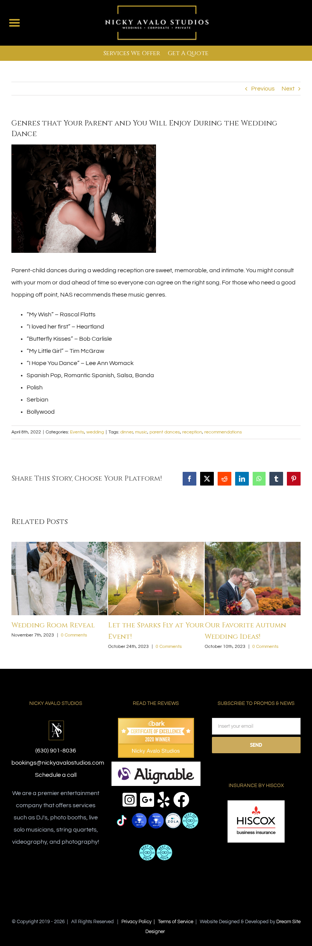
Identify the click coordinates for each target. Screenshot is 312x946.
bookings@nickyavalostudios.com (57, 751)
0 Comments (78, 635)
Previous (263, 89)
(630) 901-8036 (55, 739)
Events (77, 432)
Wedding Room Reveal (246, 625)
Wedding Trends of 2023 (56, 625)
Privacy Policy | (139, 910)
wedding (95, 432)
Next (288, 89)
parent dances (165, 432)
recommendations (223, 432)
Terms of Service (175, 910)
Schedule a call (55, 763)
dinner (126, 432)
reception (192, 432)
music (141, 432)
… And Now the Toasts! (149, 625)
